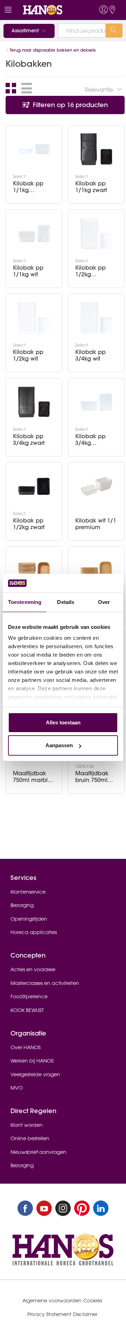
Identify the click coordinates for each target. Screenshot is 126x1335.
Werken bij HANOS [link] (32, 1060)
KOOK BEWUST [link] (27, 1010)
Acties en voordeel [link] (32, 969)
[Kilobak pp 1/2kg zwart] (34, 486)
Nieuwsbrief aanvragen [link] (38, 1152)
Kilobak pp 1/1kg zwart (91, 186)
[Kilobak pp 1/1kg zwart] (96, 149)
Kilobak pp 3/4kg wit (90, 355)
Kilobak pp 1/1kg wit (28, 271)
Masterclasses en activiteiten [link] (44, 983)
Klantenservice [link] (28, 891)
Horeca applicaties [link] (33, 932)
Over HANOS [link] (25, 1047)
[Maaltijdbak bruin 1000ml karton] (34, 570)
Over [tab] (104, 602)
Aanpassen (59, 745)
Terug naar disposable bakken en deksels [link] (53, 50)
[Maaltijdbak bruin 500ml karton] (96, 570)
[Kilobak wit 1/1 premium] (96, 486)
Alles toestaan (63, 722)
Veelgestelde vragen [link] (35, 1074)
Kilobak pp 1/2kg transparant (90, 271)
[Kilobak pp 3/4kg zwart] (34, 402)
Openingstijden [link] (28, 918)
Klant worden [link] (26, 1125)
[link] (50, 10)
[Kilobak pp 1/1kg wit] (34, 233)
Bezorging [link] (22, 905)
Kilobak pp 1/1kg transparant (28, 186)
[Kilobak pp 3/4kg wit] (96, 318)
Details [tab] (65, 602)
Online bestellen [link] (29, 1138)
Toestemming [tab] (24, 602)
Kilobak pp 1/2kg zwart (28, 524)
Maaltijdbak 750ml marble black (32, 776)
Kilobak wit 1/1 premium (95, 524)
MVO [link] (16, 1087)
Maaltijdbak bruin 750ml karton (91, 776)
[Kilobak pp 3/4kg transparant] (96, 402)
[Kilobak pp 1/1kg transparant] (34, 149)
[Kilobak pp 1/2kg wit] (34, 318)
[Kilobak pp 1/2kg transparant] (96, 233)
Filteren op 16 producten (69, 104)
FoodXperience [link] (29, 996)
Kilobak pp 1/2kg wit (28, 355)
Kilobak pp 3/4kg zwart (28, 439)
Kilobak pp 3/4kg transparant (90, 439)
